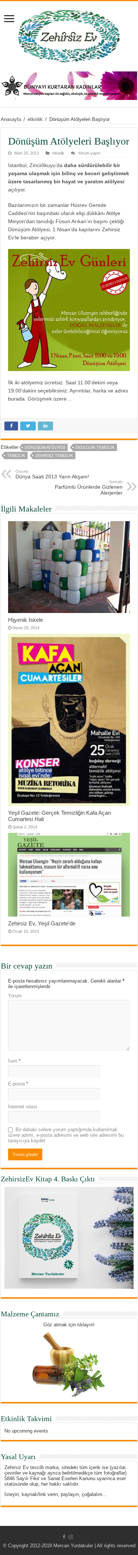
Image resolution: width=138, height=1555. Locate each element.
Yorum (15, 995)
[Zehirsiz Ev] (69, 35)
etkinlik (35, 119)
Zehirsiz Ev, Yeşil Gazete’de (41, 923)
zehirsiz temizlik (54, 455)
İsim (14, 1061)
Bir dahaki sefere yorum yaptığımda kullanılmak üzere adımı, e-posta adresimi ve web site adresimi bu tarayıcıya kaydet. (66, 1135)
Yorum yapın (89, 153)
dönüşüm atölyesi (45, 447)
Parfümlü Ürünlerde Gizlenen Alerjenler (89, 487)
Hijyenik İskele (25, 620)
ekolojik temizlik (94, 447)
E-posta (18, 1084)
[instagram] (71, 1537)
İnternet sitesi (22, 1106)
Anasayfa (11, 119)
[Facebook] (64, 1537)
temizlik (16, 455)
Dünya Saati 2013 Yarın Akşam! (52, 474)
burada (16, 399)
